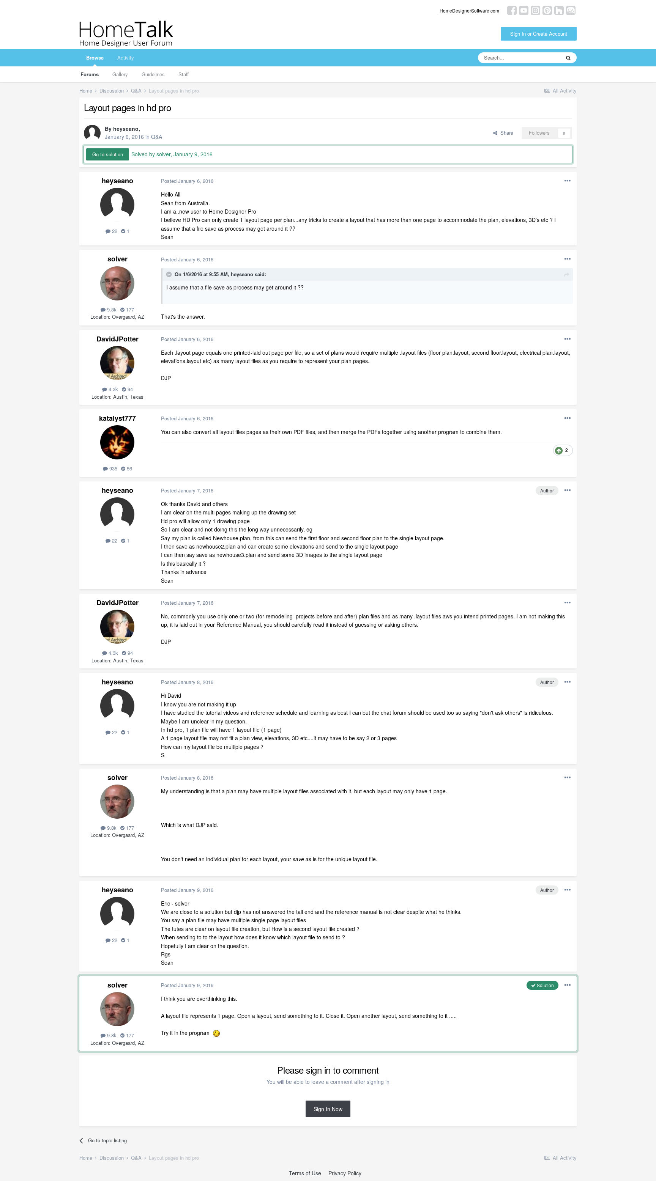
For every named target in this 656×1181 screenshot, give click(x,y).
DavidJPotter (117, 339)
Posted (187, 180)
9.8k (111, 309)
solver (117, 259)
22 (113, 230)
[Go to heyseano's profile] (92, 133)
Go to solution (107, 154)
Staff (183, 74)
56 (128, 468)
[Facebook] (512, 9)
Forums (89, 74)
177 (129, 309)
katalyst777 (117, 418)
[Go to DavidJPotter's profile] (117, 363)
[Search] (568, 57)
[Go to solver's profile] (117, 283)
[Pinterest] (547, 9)
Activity (125, 57)
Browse (95, 57)
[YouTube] (523, 9)
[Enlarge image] (216, 1032)
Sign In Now (328, 1109)
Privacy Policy (344, 1173)
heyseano (126, 128)
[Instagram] (535, 9)
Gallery (120, 74)
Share (505, 132)
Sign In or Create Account (538, 33)
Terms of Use (305, 1173)
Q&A (156, 136)
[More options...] (567, 181)
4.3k (112, 389)
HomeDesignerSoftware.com (469, 10)
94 (129, 389)
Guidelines (153, 74)
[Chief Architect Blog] (571, 9)
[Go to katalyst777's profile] (117, 442)
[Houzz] (559, 9)
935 (112, 468)
